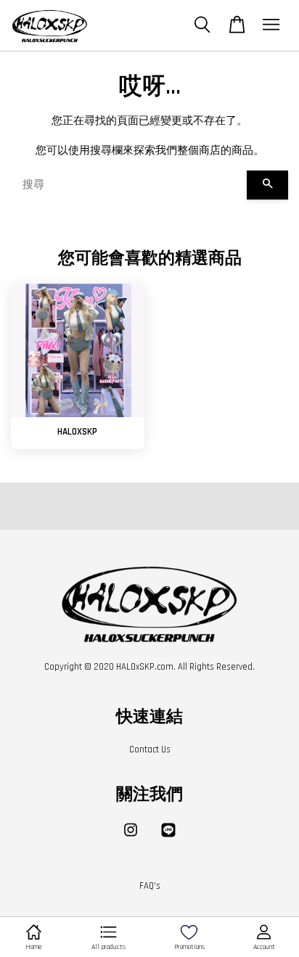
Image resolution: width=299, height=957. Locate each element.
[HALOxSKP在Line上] (168, 837)
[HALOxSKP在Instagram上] (130, 837)
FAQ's (149, 886)
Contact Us (150, 749)
